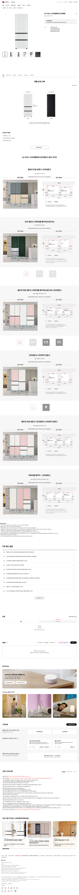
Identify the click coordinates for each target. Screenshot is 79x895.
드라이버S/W (64, 731)
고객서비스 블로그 (10, 883)
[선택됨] (5, 54)
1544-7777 (24, 868)
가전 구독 (7, 5)
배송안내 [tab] (63, 771)
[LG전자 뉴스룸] (11, 888)
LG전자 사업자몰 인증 (65, 855)
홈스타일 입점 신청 (4, 857)
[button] (57, 2)
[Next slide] (77, 835)
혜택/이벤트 (13, 5)
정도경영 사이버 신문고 (72, 855)
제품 (3, 5)
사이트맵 (2, 855)
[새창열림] (2, 888)
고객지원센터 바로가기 (71, 724)
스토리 (23, 5)
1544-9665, (16, 868)
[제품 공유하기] (76, 13)
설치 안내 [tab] (75, 771)
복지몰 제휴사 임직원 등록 (57, 855)
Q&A (20, 75)
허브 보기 (23, 682)
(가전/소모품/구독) (15, 865)
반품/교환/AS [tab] (69, 771)
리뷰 (14, 75)
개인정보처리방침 (17, 855)
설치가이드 (8, 75)
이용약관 (6, 855)
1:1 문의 (2, 864)
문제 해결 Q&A (39, 731)
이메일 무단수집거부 (11, 855)
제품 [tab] (21, 621)
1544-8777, (12, 869)
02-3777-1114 (9, 862)
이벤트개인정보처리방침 (24, 855)
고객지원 (32, 75)
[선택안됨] (11, 54)
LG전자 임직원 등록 (42, 855)
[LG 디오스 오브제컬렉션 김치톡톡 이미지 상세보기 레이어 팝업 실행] (21, 32)
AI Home (26, 75)
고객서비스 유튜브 (4, 883)
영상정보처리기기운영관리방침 (33, 855)
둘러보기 (11, 682)
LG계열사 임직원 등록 (49, 855)
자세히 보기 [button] (17, 738)
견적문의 (19, 5)
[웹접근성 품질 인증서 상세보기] (15, 891)
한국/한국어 (3, 885)
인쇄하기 (75, 85)
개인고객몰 (75, 2)
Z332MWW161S (49, 15)
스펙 (3, 75)
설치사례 (28, 5)
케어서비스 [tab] (58, 621)
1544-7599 (14, 866)
